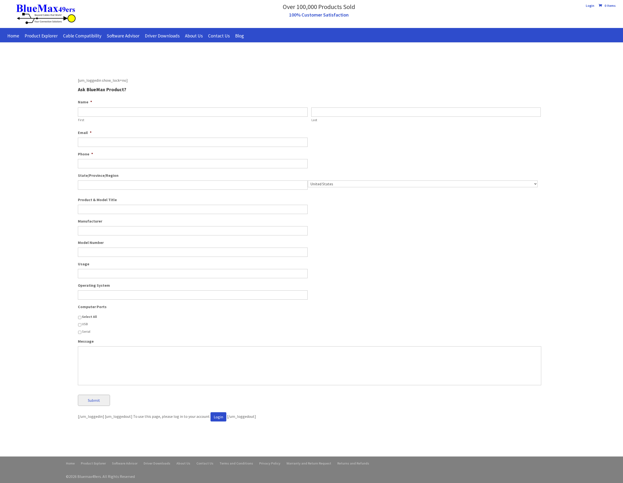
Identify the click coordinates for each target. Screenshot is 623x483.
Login (590, 6)
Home (13, 36)
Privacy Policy (269, 463)
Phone (85, 154)
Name (85, 101)
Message (86, 341)
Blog (239, 36)
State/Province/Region (98, 175)
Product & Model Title (97, 199)
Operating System (94, 285)
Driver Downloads (162, 36)
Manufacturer (90, 221)
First (81, 120)
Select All (89, 316)
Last (315, 120)
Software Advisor (123, 36)
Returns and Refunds (353, 463)
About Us (194, 36)
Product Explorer (41, 36)
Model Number (91, 242)
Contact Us (219, 36)
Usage (83, 263)
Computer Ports (92, 306)
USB (85, 324)
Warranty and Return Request (308, 463)
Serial (86, 331)
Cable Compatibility (82, 36)
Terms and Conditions (236, 463)
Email (85, 132)
